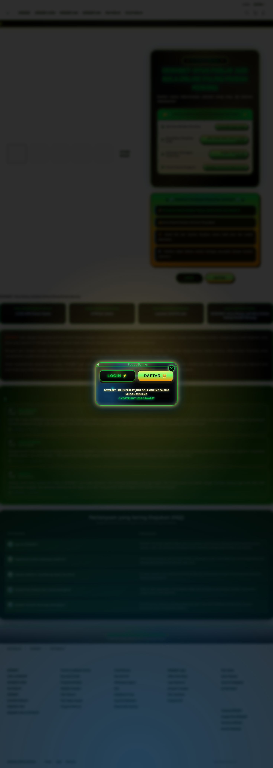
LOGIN (114, 376)
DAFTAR (152, 376)
